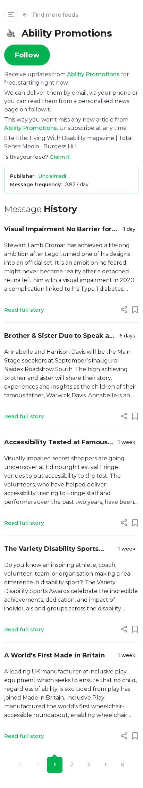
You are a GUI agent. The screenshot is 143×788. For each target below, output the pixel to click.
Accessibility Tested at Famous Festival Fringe (56, 442)
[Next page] (105, 765)
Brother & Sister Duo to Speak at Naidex (58, 336)
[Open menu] (11, 15)
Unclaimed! (52, 176)
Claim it (59, 157)
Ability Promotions (93, 74)
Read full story (24, 309)
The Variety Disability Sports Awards (51, 549)
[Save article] (135, 309)
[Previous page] (37, 765)
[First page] (20, 765)
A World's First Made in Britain (54, 655)
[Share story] (124, 309)
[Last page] (123, 765)
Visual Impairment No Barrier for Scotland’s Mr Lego (58, 229)
